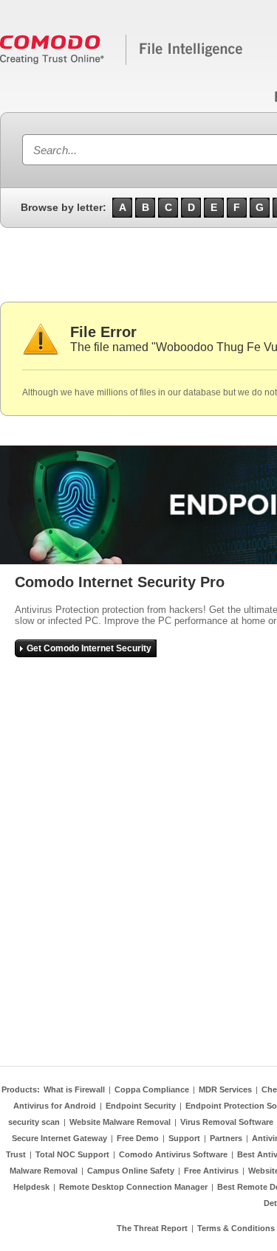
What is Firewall (74, 1089)
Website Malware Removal (120, 1121)
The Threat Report (152, 1228)
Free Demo (138, 1138)
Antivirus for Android (54, 1105)
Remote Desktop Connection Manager (133, 1186)
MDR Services (225, 1089)
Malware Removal (44, 1170)
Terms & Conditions (236, 1228)
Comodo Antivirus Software (173, 1154)
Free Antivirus (211, 1170)
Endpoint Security (141, 1105)
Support (184, 1138)
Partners (226, 1138)
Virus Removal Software (226, 1121)
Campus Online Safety (130, 1170)
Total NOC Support (72, 1154)
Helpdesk (31, 1186)
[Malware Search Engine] (122, 62)
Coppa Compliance (151, 1089)
